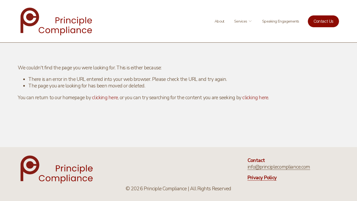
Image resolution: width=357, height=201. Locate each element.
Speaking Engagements (280, 21)
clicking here (105, 97)
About (219, 21)
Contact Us (323, 21)
